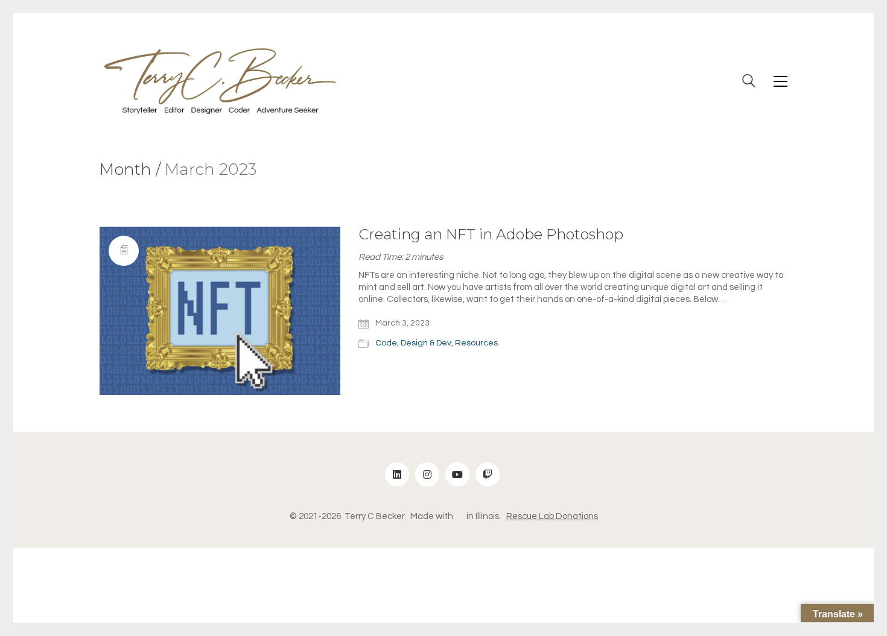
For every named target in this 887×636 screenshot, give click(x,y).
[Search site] (748, 82)
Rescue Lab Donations (552, 516)
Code (386, 343)
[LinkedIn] (397, 474)
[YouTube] (457, 474)
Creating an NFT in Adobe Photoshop (490, 234)
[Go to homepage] (220, 81)
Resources (476, 343)
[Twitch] (487, 474)
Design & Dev (426, 343)
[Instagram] (427, 474)
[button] (780, 81)
